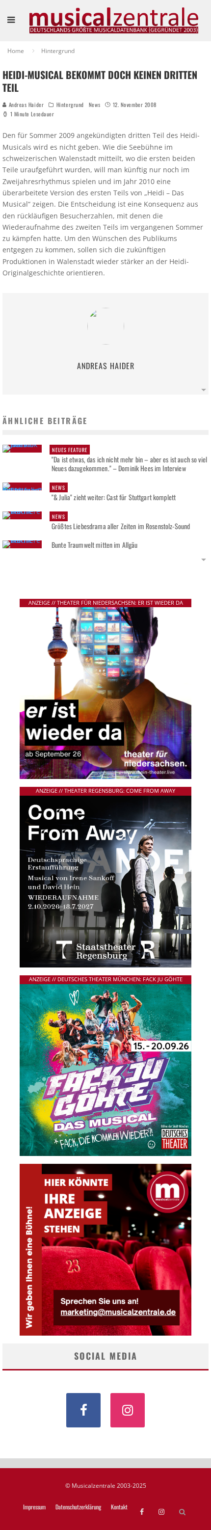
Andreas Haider (25, 104)
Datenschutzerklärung (78, 1507)
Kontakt (119, 1507)
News (94, 104)
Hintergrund (70, 104)
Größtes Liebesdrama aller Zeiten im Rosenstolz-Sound (121, 521)
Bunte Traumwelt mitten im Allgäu (94, 544)
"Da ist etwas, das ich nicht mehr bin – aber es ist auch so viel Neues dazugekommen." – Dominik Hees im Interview (129, 459)
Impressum (34, 1507)
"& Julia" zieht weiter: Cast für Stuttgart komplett (114, 492)
